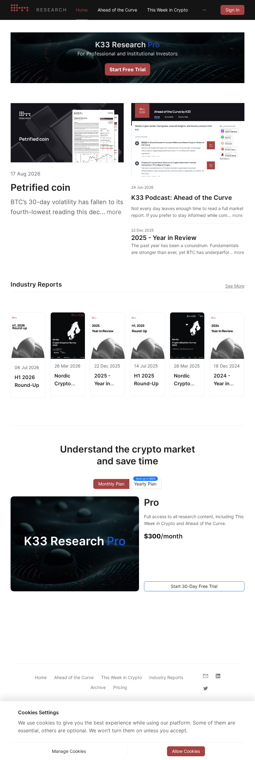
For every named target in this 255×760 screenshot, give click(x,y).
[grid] (232, 9)
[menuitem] (82, 10)
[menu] (143, 10)
